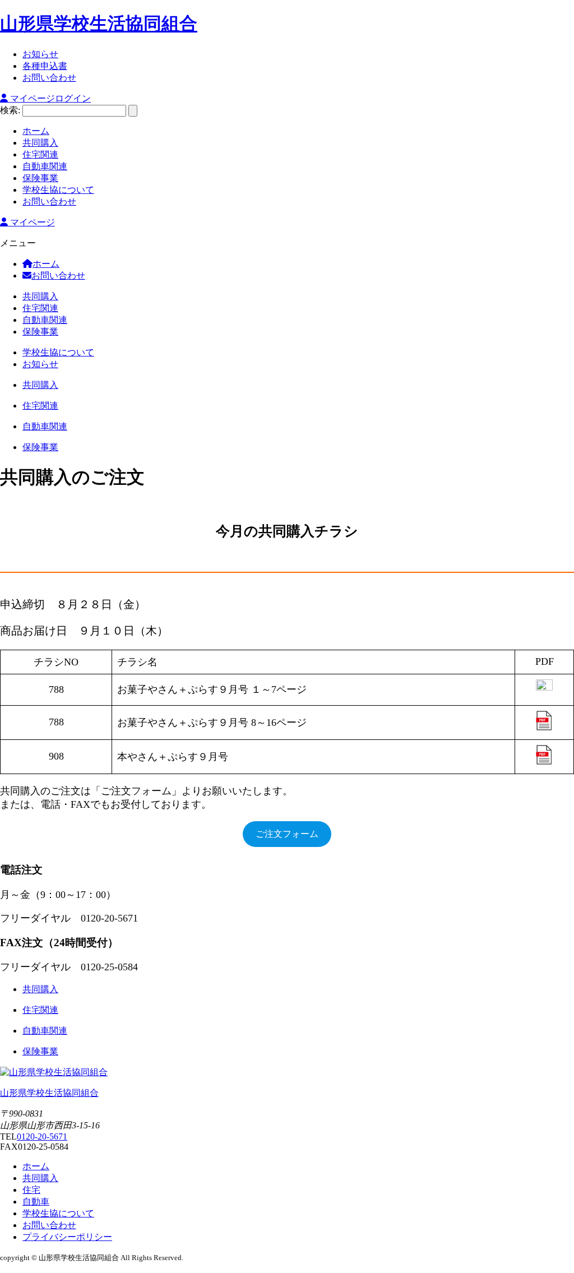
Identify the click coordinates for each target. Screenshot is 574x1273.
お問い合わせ (49, 1225)
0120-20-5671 (42, 1136)
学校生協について (58, 1213)
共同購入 (40, 1178)
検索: (10, 110)
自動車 (35, 1201)
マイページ (31, 222)
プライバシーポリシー (67, 1237)
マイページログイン (49, 98)
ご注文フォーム (287, 834)
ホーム (35, 1166)
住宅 (31, 1190)
